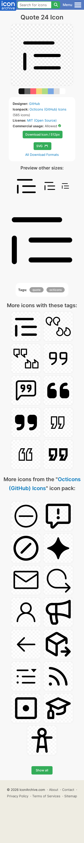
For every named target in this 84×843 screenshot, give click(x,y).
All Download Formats (42, 155)
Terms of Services (46, 796)
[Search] (55, 5)
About (53, 790)
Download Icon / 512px (42, 134)
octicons (55, 290)
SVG (39, 146)
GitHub (34, 104)
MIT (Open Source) (42, 120)
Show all (42, 770)
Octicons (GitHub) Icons (47, 109)
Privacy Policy (17, 796)
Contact (68, 790)
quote (36, 290)
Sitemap (70, 796)
